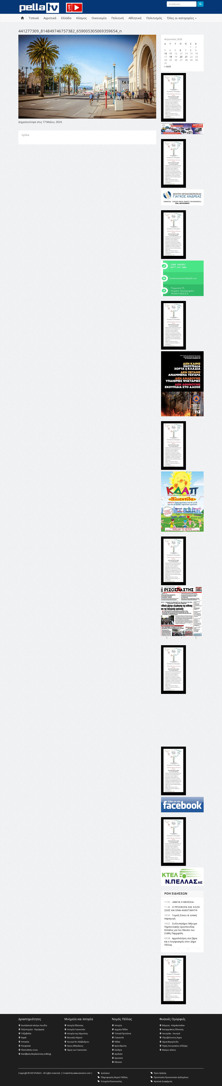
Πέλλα (117, 1041)
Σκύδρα (118, 1050)
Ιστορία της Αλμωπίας (77, 1033)
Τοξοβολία (26, 1033)
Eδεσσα (118, 1062)
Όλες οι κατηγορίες (181, 18)
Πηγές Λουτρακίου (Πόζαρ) (174, 1045)
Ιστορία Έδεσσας (75, 1025)
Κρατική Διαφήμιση (163, 1081)
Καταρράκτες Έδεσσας (172, 1029)
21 (186, 56)
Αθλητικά (135, 18)
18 (170, 56)
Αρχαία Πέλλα (121, 1029)
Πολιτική (117, 18)
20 (181, 56)
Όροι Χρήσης (160, 1073)
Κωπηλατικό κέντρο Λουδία (34, 1025)
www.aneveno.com (82, 1073)
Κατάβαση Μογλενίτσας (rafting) (36, 1054)
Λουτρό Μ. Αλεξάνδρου (78, 1041)
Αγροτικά (50, 18)
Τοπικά (34, 18)
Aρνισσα (119, 1058)
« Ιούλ (167, 66)
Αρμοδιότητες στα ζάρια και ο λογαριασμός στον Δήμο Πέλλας (180, 941)
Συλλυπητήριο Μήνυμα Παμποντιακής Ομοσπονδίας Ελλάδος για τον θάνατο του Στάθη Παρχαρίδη (180, 928)
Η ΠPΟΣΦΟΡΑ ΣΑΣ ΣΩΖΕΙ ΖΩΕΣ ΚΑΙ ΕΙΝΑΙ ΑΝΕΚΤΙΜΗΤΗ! (182, 908)
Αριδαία (118, 1054)
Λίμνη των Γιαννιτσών (77, 1050)
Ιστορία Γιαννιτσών (76, 1029)
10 (165, 53)
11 (170, 53)
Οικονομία (99, 18)
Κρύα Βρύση (120, 1045)
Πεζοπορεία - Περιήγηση (32, 1029)
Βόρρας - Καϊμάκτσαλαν (173, 1025)
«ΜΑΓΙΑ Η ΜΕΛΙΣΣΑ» (183, 901)
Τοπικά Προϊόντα (123, 1033)
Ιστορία (118, 1025)
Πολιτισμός (154, 18)
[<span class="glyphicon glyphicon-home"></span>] (22, 18)
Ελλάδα (66, 18)
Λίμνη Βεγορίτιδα (170, 1041)
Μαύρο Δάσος (169, 1050)
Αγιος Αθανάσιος (75, 1045)
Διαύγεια (105, 1073)
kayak (23, 1037)
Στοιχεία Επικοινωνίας (111, 1081)
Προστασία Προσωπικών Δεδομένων (171, 1077)
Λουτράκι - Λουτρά (171, 1033)
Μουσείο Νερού (74, 1037)
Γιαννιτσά (119, 1037)
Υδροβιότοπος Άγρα (172, 1037)
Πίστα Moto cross (29, 1050)
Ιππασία (25, 1041)
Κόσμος (81, 18)
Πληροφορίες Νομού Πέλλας (114, 1077)
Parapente (26, 1045)
